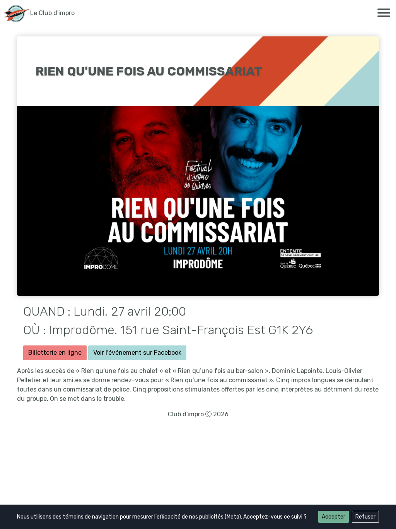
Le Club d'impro (52, 13)
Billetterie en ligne (55, 352)
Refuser (365, 517)
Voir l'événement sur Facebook (137, 352)
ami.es (72, 380)
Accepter (333, 517)
